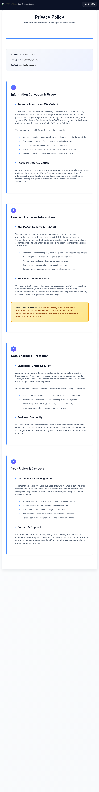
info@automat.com (26, 4)
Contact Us (89, 4)
